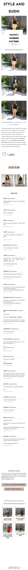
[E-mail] (18, 167)
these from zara (6, 140)
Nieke (4, 220)
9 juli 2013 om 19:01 (11, 255)
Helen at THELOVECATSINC (10, 310)
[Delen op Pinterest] (15, 167)
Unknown (6, 271)
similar (22, 122)
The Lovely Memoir (7, 363)
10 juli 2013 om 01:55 (16, 339)
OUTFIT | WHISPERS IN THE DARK (20, 519)
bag (13, 124)
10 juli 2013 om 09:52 (13, 384)
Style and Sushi (12, 567)
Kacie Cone (6, 245)
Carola (5, 210)
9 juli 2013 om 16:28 (11, 210)
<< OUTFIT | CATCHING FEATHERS (14, 484)
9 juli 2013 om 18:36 (13, 245)
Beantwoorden (8, 204)
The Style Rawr (7, 339)
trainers (9, 124)
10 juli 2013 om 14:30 (12, 436)
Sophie (5, 232)
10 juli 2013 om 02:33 (10, 356)
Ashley (5, 370)
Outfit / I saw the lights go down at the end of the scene (7, 536)
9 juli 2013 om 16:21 (11, 198)
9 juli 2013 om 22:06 (17, 297)
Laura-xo (5, 384)
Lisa (4, 356)
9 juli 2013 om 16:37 (10, 220)
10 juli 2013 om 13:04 (10, 417)
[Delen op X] (12, 167)
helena (5, 198)
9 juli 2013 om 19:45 (13, 271)
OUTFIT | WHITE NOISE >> (14, 489)
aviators (19, 124)
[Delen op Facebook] (9, 167)
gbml (18, 568)
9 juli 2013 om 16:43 (11, 232)
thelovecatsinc (13, 317)
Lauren (5, 255)
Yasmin (5, 284)
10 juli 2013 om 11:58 (12, 407)
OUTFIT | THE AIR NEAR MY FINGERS (8, 519)
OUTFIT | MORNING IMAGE (20, 534)
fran (4, 417)
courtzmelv (6, 328)
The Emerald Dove (8, 297)
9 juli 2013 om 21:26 (11, 284)
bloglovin (20, 317)
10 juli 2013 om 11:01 (12, 397)
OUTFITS (14, 164)
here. (23, 321)
